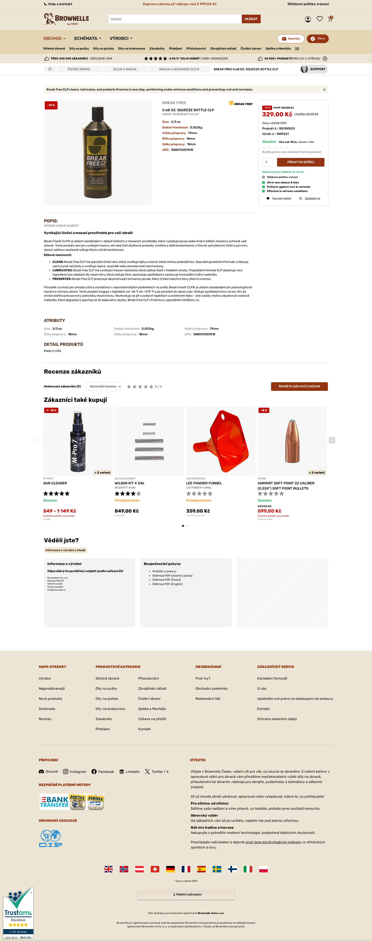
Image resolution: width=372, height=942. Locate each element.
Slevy (321, 38)
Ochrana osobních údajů (277, 719)
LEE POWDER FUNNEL (204, 483)
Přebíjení (175, 48)
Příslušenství (196, 48)
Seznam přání (320, 19)
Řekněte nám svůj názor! (299, 386)
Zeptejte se (312, 198)
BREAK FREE (174, 102)
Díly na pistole (103, 48)
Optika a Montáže (278, 48)
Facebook (106, 772)
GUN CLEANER (55, 483)
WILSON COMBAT (125, 478)
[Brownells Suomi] (232, 869)
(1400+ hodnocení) (198, 58)
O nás (261, 688)
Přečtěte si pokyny (164, 571)
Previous (38, 440)
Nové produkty (50, 699)
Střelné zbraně (54, 48)
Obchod (52, 38)
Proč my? (203, 678)
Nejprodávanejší (52, 688)
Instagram (78, 772)
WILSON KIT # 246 (129, 483)
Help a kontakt (59, 4)
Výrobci (119, 38)
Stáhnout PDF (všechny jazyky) (172, 575)
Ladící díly (120, 515)
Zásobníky (157, 48)
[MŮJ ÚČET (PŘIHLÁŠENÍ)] (309, 19)
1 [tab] (184, 528)
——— (297, 48)
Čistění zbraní (251, 48)
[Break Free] (240, 103)
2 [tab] (188, 528)
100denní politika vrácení (308, 4)
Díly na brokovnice (131, 48)
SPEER (262, 478)
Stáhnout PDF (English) (167, 584)
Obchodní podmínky (211, 688)
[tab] (65, 550)
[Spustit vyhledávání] (251, 19)
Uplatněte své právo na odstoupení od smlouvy (295, 699)
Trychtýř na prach (195, 515)
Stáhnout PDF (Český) (166, 579)
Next (332, 440)
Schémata (85, 38)
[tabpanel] (78, 464)
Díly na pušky (79, 48)
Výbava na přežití (152, 719)
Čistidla (47, 519)
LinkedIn (133, 772)
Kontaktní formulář (272, 678)
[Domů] (49, 69)
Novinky (45, 719)
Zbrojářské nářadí (223, 48)
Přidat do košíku (300, 162)
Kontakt (144, 729)
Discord (52, 771)
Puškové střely (265, 519)
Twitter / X (160, 772)
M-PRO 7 (48, 478)
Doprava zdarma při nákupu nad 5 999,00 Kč (180, 4)
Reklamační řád (207, 699)
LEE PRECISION (195, 478)
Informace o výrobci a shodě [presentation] (65, 550)
